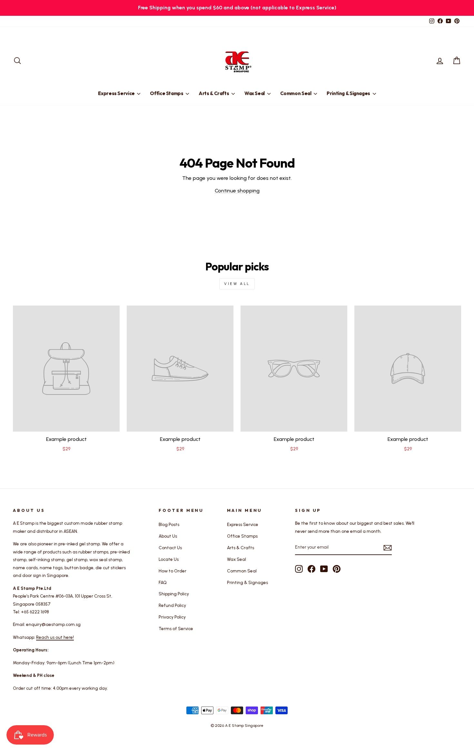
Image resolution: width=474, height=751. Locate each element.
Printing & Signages (349, 93)
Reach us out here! (55, 637)
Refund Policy (172, 605)
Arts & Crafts (214, 93)
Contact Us (170, 547)
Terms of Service (176, 628)
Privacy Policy (172, 616)
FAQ (163, 582)
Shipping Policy (174, 593)
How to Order (172, 570)
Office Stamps (167, 93)
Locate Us (169, 559)
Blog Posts (169, 524)
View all (237, 283)
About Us (168, 536)
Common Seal (296, 93)
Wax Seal (255, 93)
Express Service (116, 93)
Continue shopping (237, 191)
